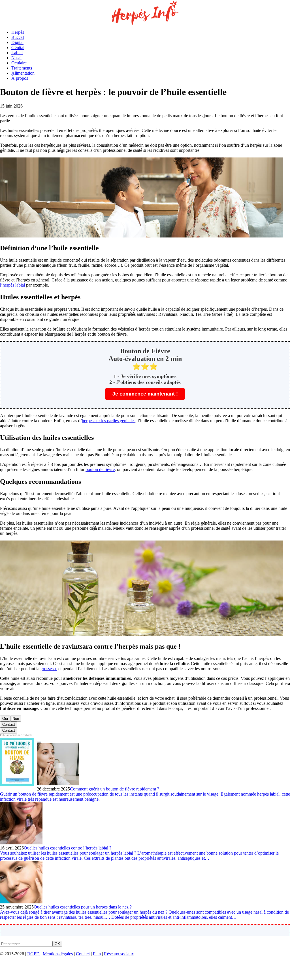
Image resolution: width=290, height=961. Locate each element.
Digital (17, 42)
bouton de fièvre (100, 469)
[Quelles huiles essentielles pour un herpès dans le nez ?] (21, 901)
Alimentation (23, 73)
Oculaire (19, 62)
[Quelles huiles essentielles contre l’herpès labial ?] (21, 842)
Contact (8, 724)
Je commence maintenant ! (145, 394)
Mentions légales (58, 953)
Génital (17, 47)
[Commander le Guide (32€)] (39, 742)
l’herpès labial (12, 285)
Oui (5, 718)
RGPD (33, 953)
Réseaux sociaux (119, 953)
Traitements (21, 68)
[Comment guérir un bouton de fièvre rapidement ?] (58, 783)
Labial (17, 52)
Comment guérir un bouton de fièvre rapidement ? (114, 789)
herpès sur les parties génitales (108, 420)
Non (15, 718)
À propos (19, 78)
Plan (97, 953)
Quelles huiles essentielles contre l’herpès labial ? (67, 848)
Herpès (17, 32)
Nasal (16, 57)
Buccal (17, 37)
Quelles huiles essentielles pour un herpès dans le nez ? (83, 907)
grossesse (48, 668)
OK (57, 944)
